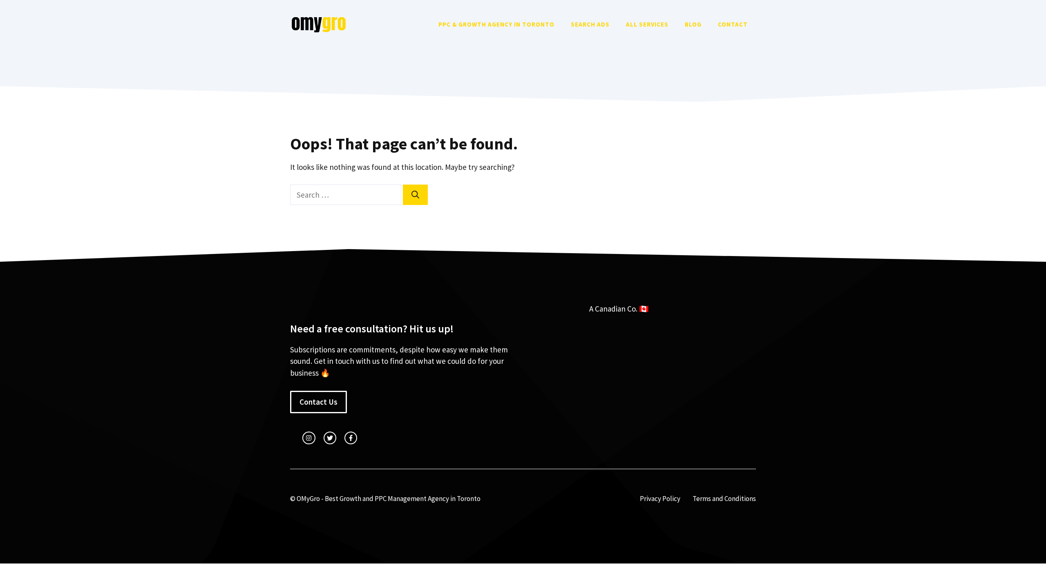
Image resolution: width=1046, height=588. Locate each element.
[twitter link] (330, 438)
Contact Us (318, 402)
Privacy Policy (660, 498)
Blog (693, 24)
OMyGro (308, 498)
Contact (733, 24)
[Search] (415, 195)
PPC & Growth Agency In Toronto (496, 24)
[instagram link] (308, 438)
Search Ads (590, 24)
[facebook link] (350, 438)
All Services (647, 24)
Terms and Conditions (724, 498)
